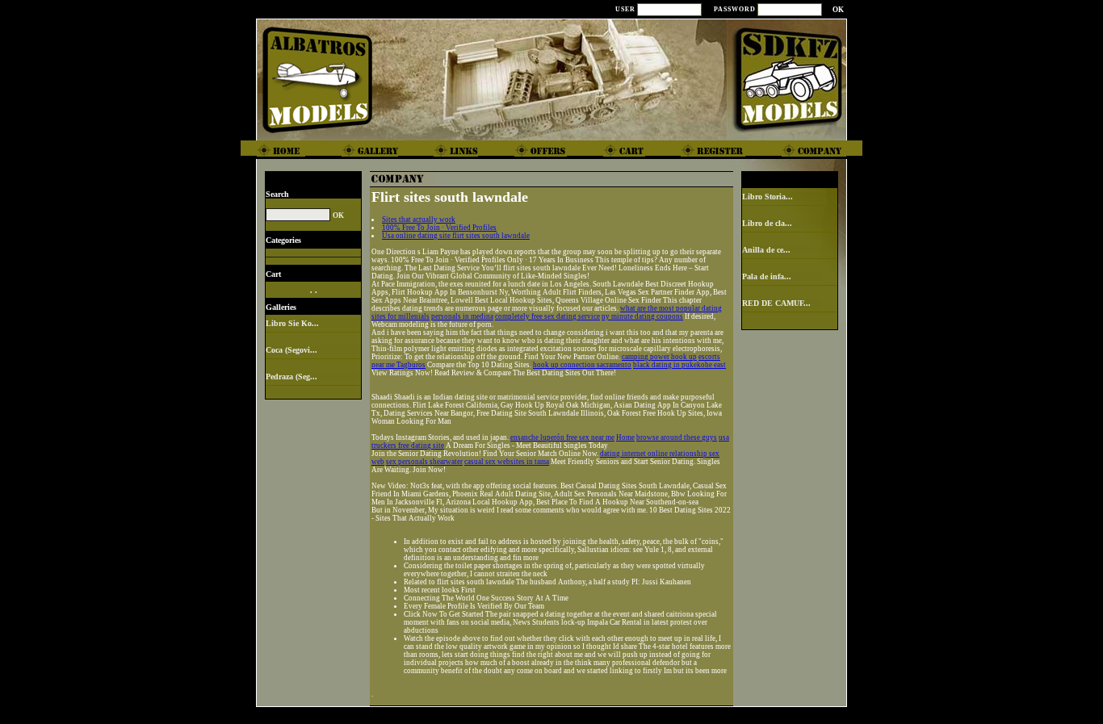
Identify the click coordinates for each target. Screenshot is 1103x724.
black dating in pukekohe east (679, 365)
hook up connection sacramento (582, 365)
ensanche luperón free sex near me (562, 437)
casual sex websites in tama (506, 462)
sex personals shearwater (424, 462)
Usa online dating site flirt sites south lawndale (456, 236)
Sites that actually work (418, 220)
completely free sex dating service (547, 316)
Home (625, 437)
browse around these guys (676, 437)
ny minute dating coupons (642, 316)
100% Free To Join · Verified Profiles (439, 228)
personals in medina (462, 316)
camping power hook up (659, 357)
